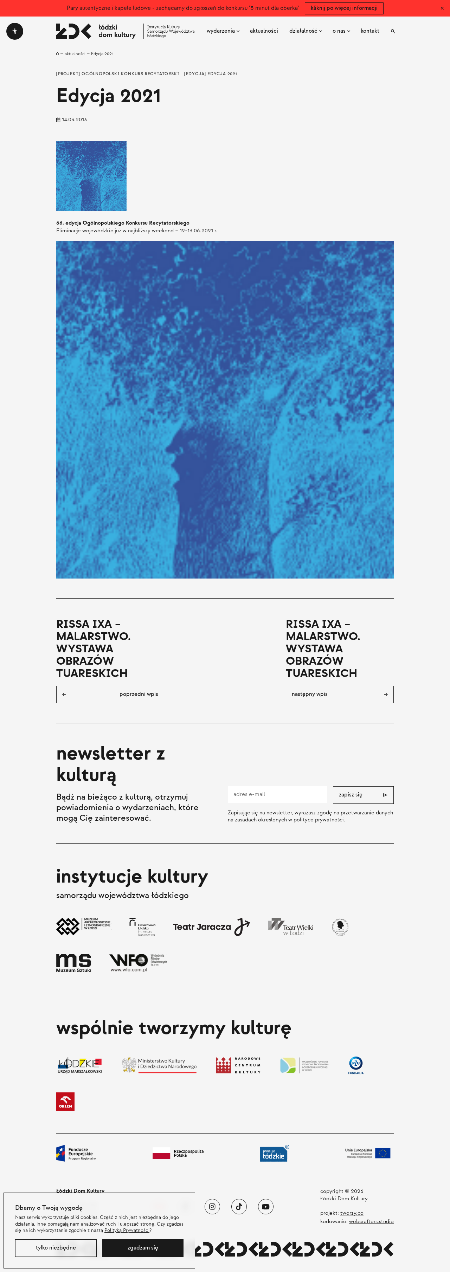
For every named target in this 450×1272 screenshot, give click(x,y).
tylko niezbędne (56, 1248)
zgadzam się (143, 1248)
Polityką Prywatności (126, 1230)
